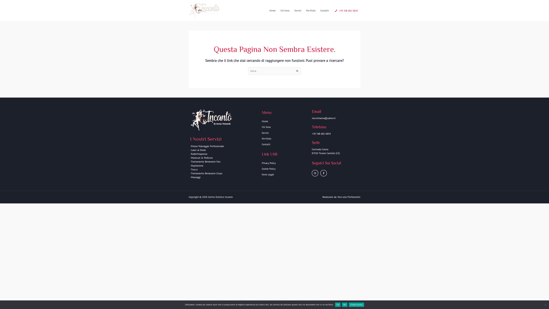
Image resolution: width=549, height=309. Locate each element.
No (344, 304)
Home (272, 10)
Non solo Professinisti (349, 197)
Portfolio (311, 10)
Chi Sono (285, 10)
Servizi (297, 10)
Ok (338, 304)
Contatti (324, 10)
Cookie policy (356, 304)
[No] (545, 304)
